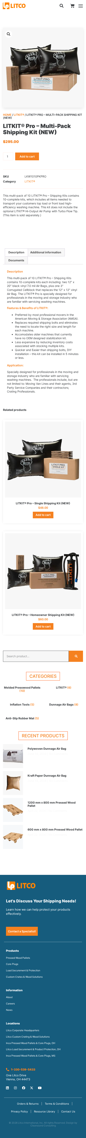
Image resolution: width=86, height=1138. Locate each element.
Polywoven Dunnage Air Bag (47, 748)
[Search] (76, 656)
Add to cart (27, 156)
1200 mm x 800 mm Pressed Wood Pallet (52, 804)
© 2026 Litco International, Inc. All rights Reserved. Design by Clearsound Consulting (43, 1124)
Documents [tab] (16, 260)
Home (7, 114)
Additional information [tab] (45, 252)
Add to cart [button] (43, 514)
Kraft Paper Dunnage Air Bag (47, 775)
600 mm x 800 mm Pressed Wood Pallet (55, 829)
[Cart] (72, 6)
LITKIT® (19, 114)
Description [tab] (16, 252)
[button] (61, 5)
